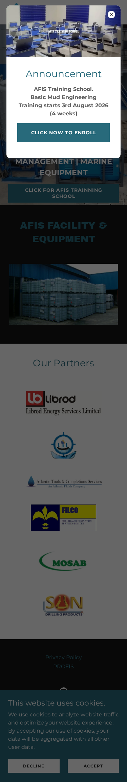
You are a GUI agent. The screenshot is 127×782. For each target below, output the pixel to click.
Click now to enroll (63, 133)
